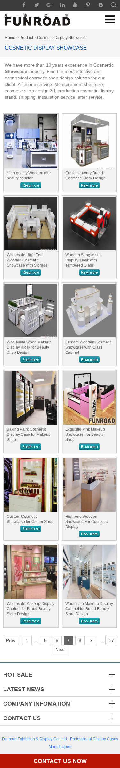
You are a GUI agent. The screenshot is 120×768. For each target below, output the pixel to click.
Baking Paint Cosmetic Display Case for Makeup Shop (29, 434)
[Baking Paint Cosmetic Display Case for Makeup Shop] (30, 398)
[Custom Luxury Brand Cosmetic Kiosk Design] (89, 141)
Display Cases (105, 739)
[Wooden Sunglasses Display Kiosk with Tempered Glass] (89, 223)
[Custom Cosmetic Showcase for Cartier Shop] (30, 485)
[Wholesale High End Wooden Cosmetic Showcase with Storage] (30, 223)
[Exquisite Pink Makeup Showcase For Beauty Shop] (89, 398)
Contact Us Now (60, 761)
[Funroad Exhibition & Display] (37, 20)
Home (10, 37)
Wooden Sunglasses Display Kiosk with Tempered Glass (83, 260)
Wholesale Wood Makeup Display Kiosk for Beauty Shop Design (29, 347)
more (30, 185)
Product (26, 37)
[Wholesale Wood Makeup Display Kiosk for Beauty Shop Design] (30, 310)
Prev (10, 640)
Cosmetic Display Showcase (62, 37)
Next (60, 649)
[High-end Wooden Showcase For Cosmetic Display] (89, 485)
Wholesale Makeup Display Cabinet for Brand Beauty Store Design (30, 608)
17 (111, 640)
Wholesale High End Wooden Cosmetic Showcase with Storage (27, 260)
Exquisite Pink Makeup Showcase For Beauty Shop (85, 434)
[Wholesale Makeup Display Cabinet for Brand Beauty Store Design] (30, 572)
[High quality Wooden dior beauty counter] (30, 141)
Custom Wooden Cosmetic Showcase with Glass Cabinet (88, 347)
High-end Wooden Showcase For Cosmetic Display (86, 521)
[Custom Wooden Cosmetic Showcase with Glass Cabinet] (89, 310)
